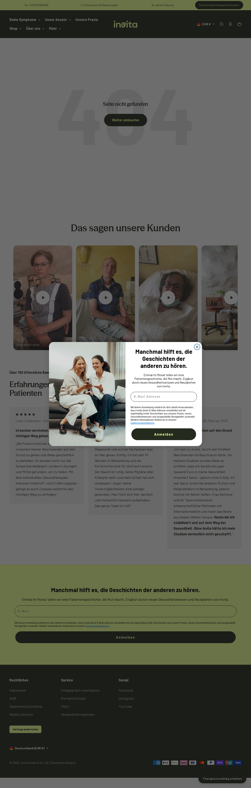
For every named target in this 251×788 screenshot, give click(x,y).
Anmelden (163, 434)
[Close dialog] (197, 347)
